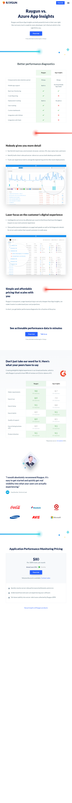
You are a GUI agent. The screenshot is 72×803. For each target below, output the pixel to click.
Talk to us (44, 334)
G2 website (60, 441)
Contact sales (45, 578)
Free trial (60, 3)
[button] (68, 3)
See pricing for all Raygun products (36, 608)
